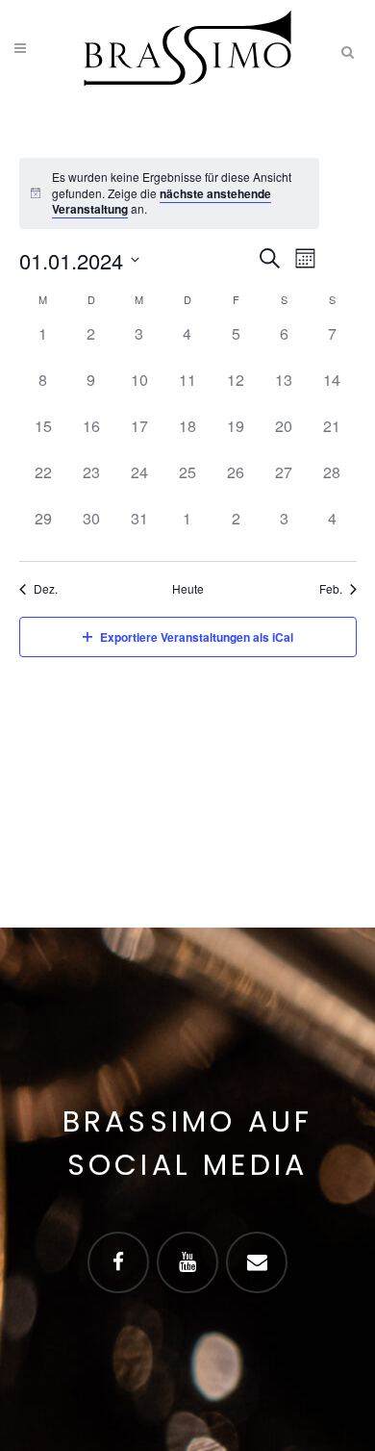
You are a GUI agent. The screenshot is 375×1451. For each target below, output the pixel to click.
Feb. (330, 589)
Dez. (46, 589)
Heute (188, 589)
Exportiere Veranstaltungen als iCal (196, 637)
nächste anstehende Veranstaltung (161, 201)
